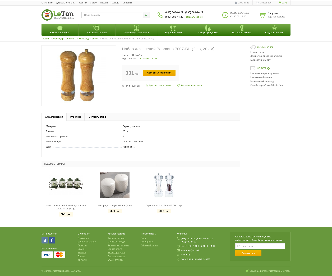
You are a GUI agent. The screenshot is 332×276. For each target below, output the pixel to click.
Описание (75, 117)
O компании (47, 3)
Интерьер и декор (116, 252)
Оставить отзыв (148, 58)
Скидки (93, 3)
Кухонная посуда (116, 238)
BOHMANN (136, 55)
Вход (143, 238)
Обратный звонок (149, 245)
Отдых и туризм (115, 260)
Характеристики (54, 117)
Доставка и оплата (65, 3)
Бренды (115, 3)
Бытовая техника (116, 256)
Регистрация (147, 242)
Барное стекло (115, 249)
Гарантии (82, 3)
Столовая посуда (116, 242)
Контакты (127, 3)
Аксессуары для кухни (118, 245)
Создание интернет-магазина (265, 271)
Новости (104, 3)
